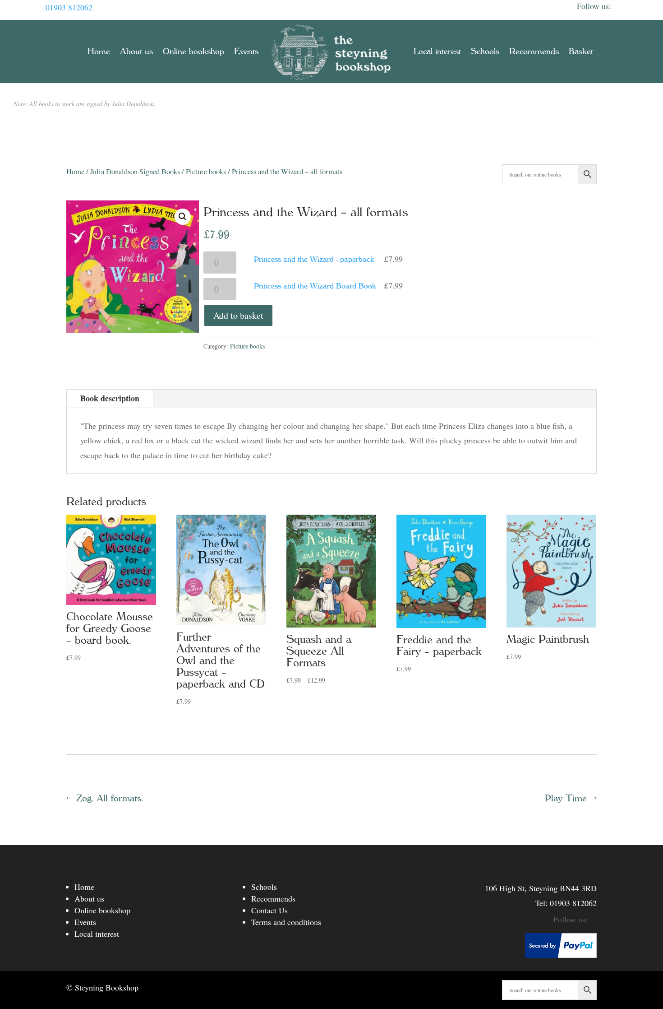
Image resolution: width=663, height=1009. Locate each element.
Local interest (437, 51)
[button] (183, 217)
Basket (581, 51)
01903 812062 (69, 7)
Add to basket (238, 315)
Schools (485, 51)
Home (98, 51)
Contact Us (269, 910)
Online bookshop (193, 51)
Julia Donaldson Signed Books (135, 172)
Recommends (534, 51)
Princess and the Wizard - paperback (314, 259)
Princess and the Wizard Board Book (315, 286)
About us (136, 51)
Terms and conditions (286, 921)
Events (246, 51)
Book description (109, 398)
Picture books (206, 172)
